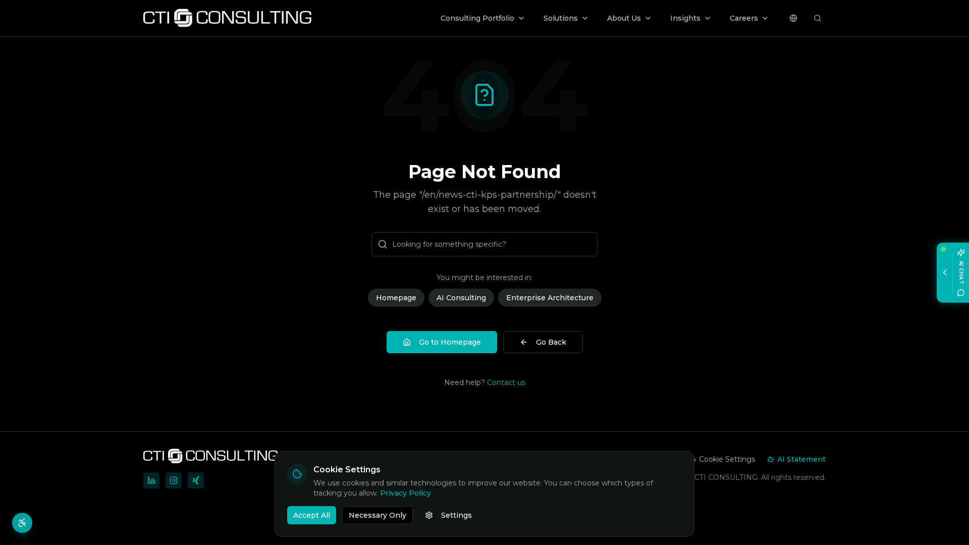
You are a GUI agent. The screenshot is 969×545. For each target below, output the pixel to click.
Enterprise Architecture (550, 297)
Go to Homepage (450, 342)
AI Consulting (461, 297)
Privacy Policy (405, 493)
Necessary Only (377, 515)
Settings (456, 515)
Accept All (311, 515)
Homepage (396, 297)
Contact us (506, 382)
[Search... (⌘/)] (818, 18)
